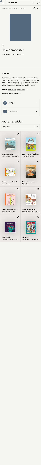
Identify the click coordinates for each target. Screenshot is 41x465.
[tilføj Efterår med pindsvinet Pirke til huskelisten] (18, 161)
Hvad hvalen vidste (8, 154)
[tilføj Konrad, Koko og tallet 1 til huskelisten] (18, 189)
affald (9, 90)
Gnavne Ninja (6, 237)
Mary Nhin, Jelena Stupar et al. (10, 239)
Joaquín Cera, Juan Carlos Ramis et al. (30, 239)
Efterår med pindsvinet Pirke (9, 182)
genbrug (13, 90)
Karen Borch (6, 184)
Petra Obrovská (18, 54)
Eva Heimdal (7, 54)
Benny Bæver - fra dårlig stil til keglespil (30, 154)
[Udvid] (27, 90)
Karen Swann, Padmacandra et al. (10, 156)
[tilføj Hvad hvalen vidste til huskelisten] (18, 134)
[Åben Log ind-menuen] (33, 2)
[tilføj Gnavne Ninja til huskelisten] (18, 217)
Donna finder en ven (28, 210)
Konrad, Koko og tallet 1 (10, 210)
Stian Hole (25, 184)
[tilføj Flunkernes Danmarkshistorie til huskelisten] (38, 217)
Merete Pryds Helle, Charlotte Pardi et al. (30, 212)
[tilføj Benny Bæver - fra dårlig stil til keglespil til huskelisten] (38, 134)
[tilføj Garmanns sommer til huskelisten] (38, 161)
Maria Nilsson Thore (8, 212)
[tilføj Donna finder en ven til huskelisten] (38, 189)
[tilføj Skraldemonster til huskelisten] (3, 45)
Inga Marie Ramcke (28, 156)
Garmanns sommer (28, 182)
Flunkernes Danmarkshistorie (28, 237)
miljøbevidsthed (21, 90)
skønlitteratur (17, 93)
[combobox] (20, 8)
